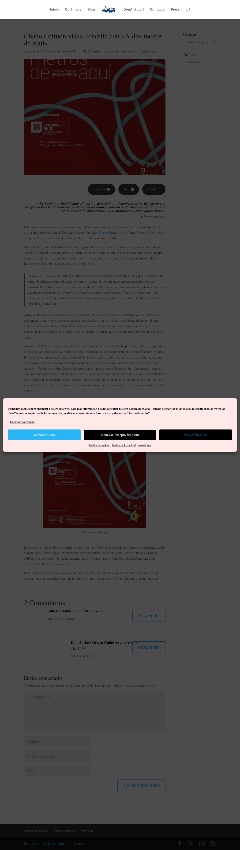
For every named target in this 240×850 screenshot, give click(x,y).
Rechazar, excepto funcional (120, 434)
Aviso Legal (144, 445)
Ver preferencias (195, 434)
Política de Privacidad (124, 445)
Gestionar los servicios (22, 422)
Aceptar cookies (44, 434)
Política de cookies (99, 445)
